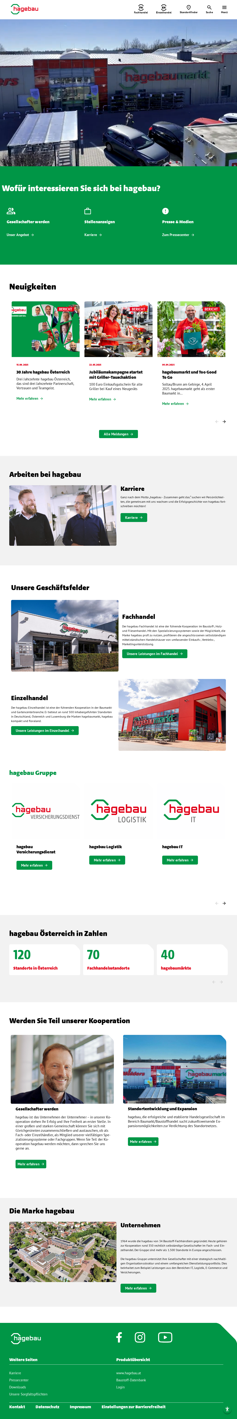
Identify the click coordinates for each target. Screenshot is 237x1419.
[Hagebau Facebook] (119, 1339)
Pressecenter (19, 1380)
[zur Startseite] (24, 9)
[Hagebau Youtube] (165, 1339)
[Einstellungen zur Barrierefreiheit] (227, 1409)
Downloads (17, 1387)
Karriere (90, 235)
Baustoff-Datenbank (131, 1380)
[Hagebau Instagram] (140, 1339)
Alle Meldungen (116, 434)
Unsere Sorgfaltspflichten (28, 1394)
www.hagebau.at (128, 1373)
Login (120, 1387)
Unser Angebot (18, 235)
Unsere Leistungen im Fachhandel (152, 654)
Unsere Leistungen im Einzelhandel (42, 730)
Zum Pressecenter (175, 235)
